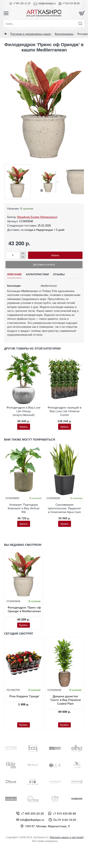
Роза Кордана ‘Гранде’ (24, 696)
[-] (23, 257)
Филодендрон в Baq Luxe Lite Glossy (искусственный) (24, 411)
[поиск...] (80, 23)
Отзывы (59, 274)
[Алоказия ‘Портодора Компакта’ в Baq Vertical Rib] (23, 469)
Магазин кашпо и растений (66, 837)
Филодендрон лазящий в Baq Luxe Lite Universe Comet (64, 411)
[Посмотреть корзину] (82, 13)
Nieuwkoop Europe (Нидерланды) (37, 217)
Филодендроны (64, 34)
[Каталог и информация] (6, 13)
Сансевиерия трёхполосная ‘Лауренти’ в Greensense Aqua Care (64, 508)
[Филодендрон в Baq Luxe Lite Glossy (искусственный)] (23, 378)
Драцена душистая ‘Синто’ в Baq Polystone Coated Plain (65, 700)
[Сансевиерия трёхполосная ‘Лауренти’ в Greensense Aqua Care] (64, 469)
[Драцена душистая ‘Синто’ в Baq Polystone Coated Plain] (64, 662)
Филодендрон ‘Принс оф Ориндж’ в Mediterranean (24, 609)
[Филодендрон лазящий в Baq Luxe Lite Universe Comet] (64, 378)
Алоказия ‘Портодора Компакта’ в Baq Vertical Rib (23, 508)
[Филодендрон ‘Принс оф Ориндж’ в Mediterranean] (23, 574)
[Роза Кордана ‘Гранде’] (23, 662)
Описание (14, 274)
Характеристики (37, 274)
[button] (55, 255)
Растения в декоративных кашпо (30, 34)
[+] (23, 253)
